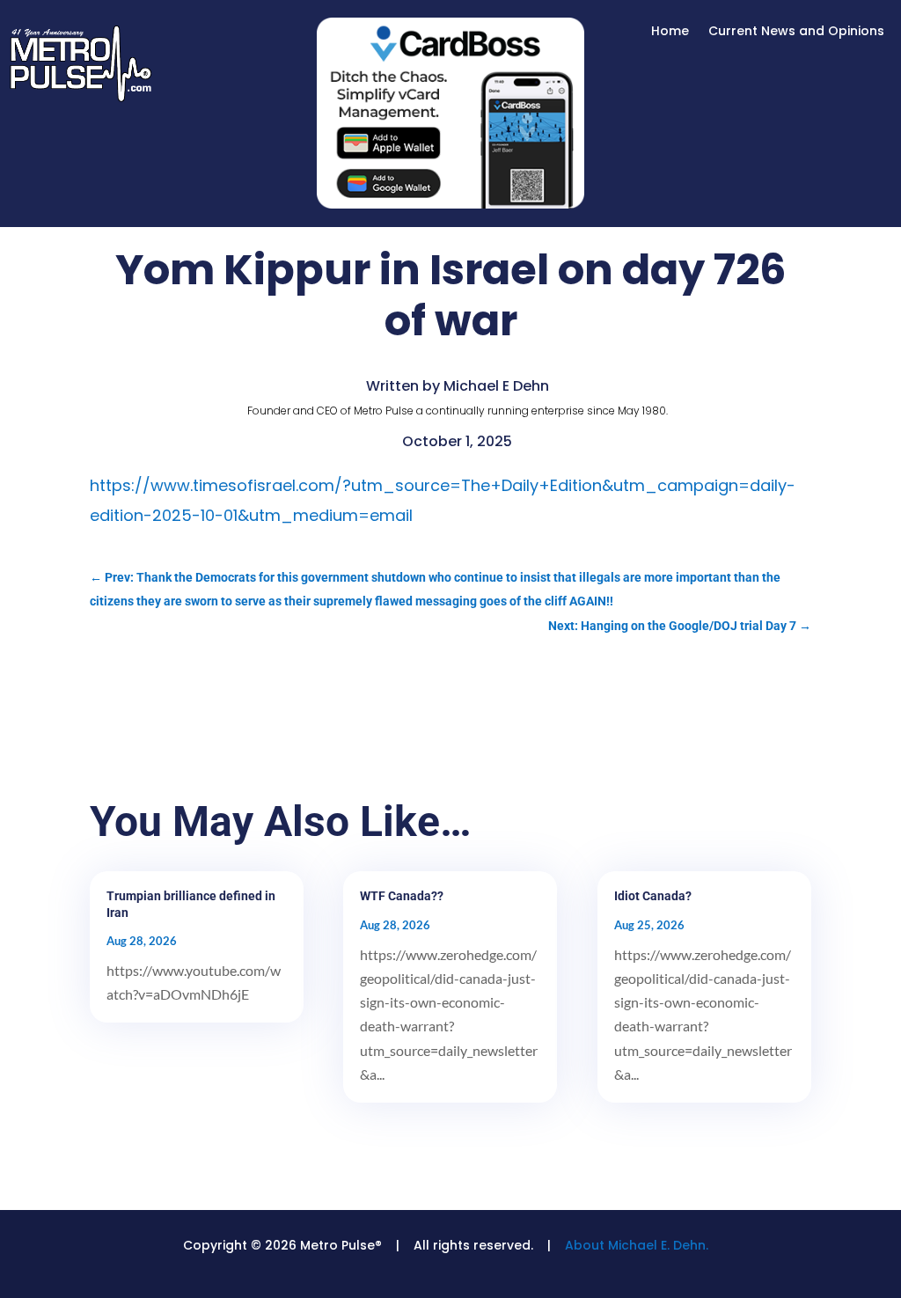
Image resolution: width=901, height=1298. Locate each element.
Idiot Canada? (653, 896)
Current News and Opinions (796, 32)
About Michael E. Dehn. (636, 1245)
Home (670, 32)
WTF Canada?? (401, 896)
